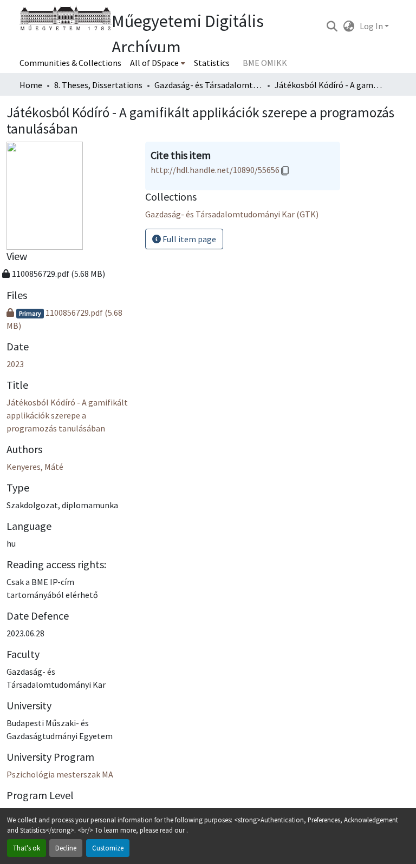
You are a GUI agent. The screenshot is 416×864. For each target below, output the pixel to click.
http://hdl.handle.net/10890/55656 (215, 169)
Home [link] (31, 84)
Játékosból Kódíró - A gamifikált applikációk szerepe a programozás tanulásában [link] (67, 415)
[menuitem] (157, 63)
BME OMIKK (265, 62)
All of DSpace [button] (154, 62)
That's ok (26, 847)
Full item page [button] (188, 239)
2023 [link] (15, 363)
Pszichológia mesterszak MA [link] (59, 774)
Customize (107, 847)
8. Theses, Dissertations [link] (98, 84)
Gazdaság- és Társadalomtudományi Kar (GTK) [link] (208, 84)
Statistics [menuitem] (212, 62)
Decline (65, 847)
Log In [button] (372, 26)
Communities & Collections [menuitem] (70, 62)
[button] (332, 25)
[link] (69, 319)
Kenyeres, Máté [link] (34, 466)
